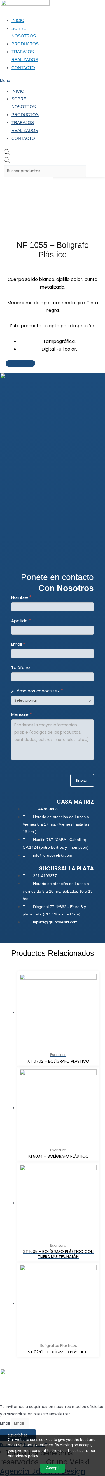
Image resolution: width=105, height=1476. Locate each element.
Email (18, 644)
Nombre (21, 597)
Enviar (82, 780)
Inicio (17, 20)
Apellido (21, 621)
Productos (25, 43)
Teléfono (20, 667)
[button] (13, 80)
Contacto (23, 67)
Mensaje (21, 714)
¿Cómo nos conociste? (37, 691)
